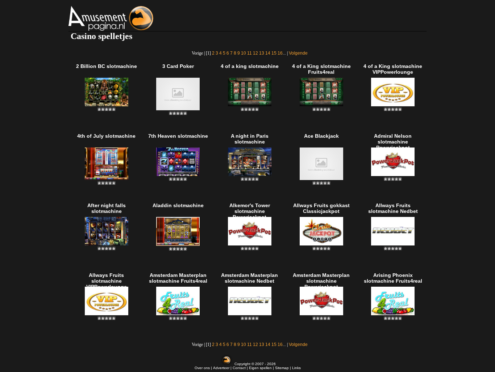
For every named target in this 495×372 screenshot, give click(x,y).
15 (273, 53)
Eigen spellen (260, 368)
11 (249, 53)
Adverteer (221, 368)
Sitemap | (283, 368)
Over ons (202, 368)
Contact (239, 368)
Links (296, 368)
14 (267, 53)
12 (255, 53)
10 (243, 53)
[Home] (129, 18)
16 (280, 53)
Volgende (298, 53)
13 (261, 53)
